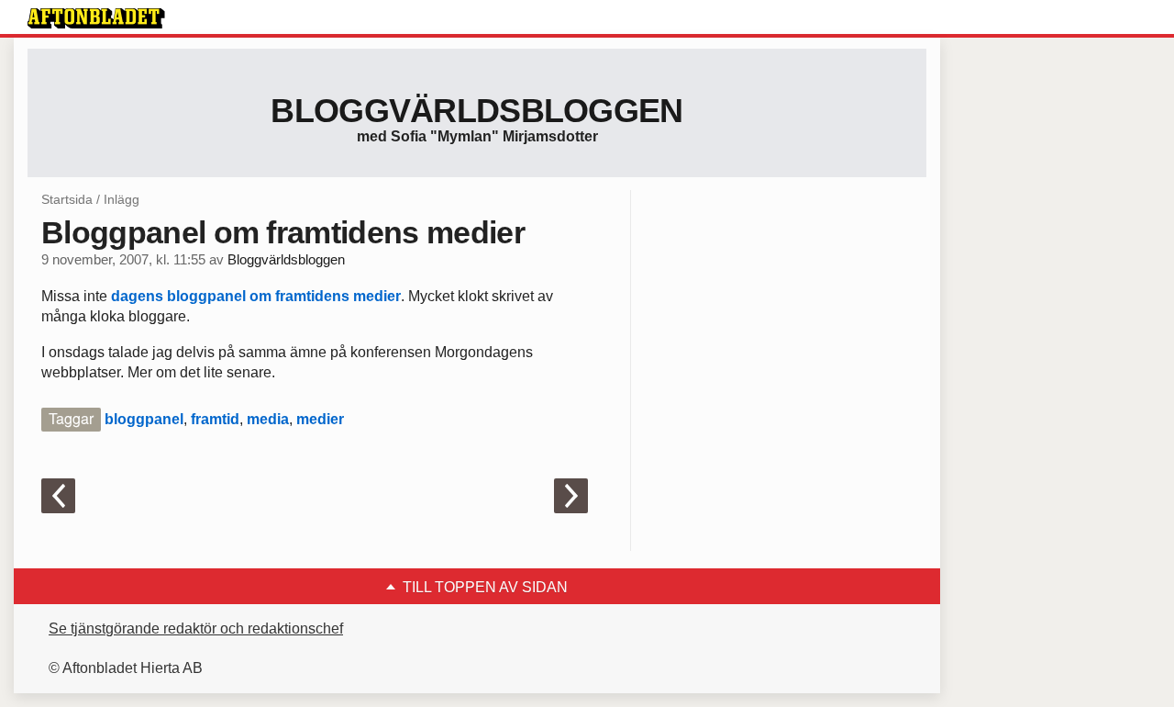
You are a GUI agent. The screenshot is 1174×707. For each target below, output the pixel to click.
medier (320, 419)
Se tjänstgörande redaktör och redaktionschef (196, 628)
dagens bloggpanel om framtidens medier (256, 296)
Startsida (67, 199)
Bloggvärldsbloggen (476, 110)
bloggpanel (144, 419)
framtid (215, 419)
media (268, 419)
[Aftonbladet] (96, 18)
